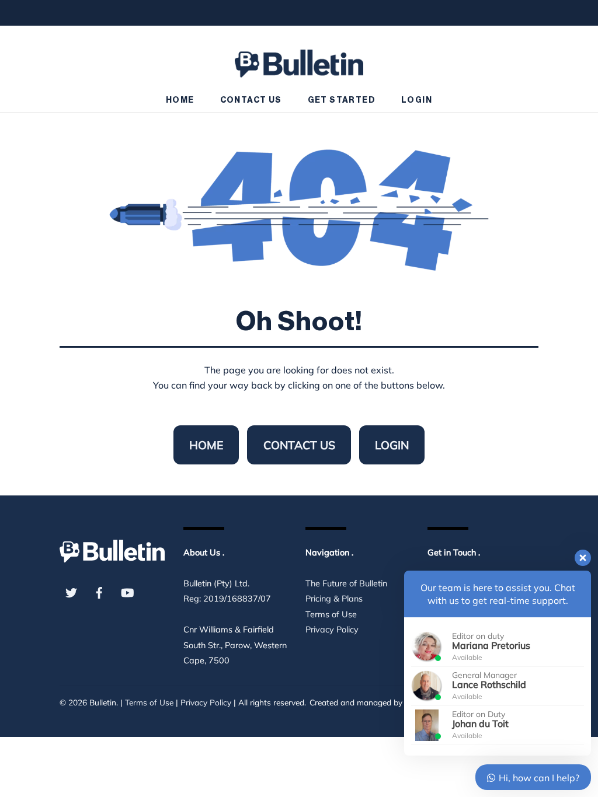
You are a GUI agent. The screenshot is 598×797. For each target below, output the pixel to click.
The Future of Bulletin (346, 583)
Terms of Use (331, 614)
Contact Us (251, 100)
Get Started (342, 100)
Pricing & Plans (334, 598)
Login (416, 100)
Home (180, 100)
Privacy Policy (332, 629)
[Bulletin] (299, 58)
